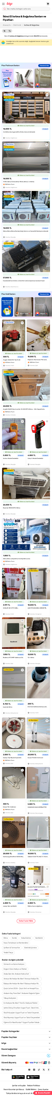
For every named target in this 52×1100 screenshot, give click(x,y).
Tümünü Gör (44, 65)
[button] (3, 3)
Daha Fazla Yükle (26, 921)
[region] (26, 78)
